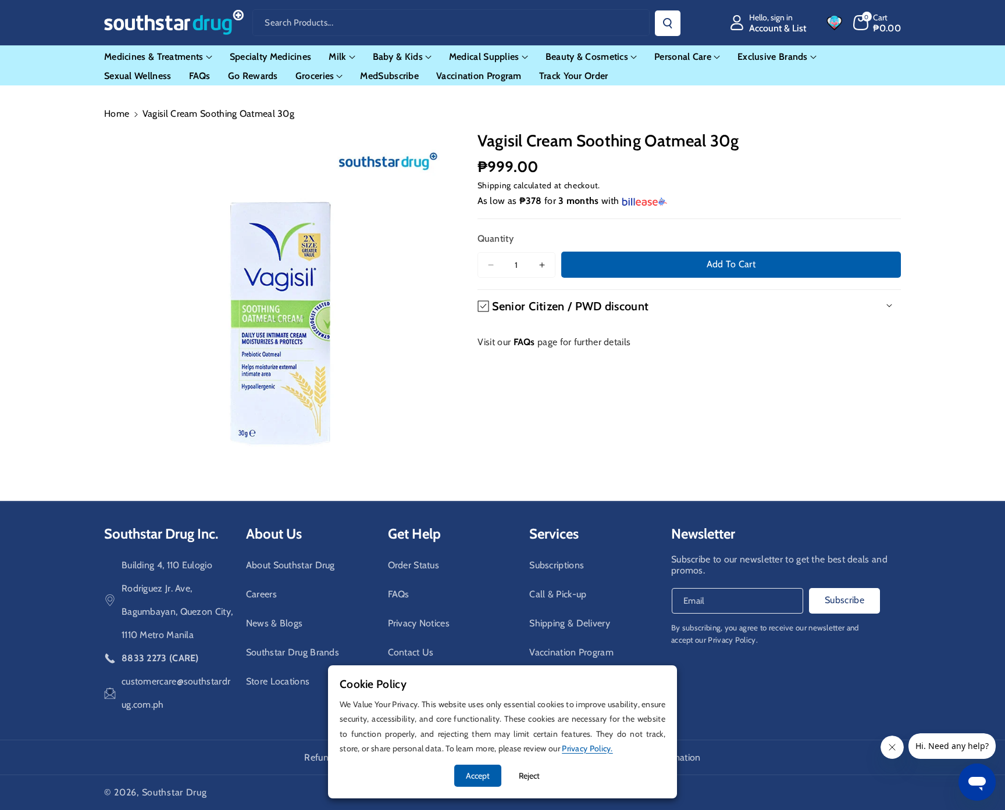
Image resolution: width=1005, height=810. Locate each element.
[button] (877, 22)
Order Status (414, 565)
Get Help (414, 533)
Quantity (495, 238)
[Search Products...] (667, 23)
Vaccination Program (571, 652)
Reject (529, 775)
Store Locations (278, 681)
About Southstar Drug (290, 565)
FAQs (398, 594)
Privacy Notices (419, 623)
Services (554, 533)
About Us (274, 533)
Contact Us (411, 652)
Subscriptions (556, 565)
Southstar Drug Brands (292, 652)
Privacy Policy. (733, 639)
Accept (478, 775)
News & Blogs (274, 623)
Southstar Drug (174, 792)
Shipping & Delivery (569, 623)
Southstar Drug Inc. (161, 533)
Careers (261, 594)
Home (116, 113)
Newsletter (703, 533)
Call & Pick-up (557, 594)
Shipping (494, 185)
